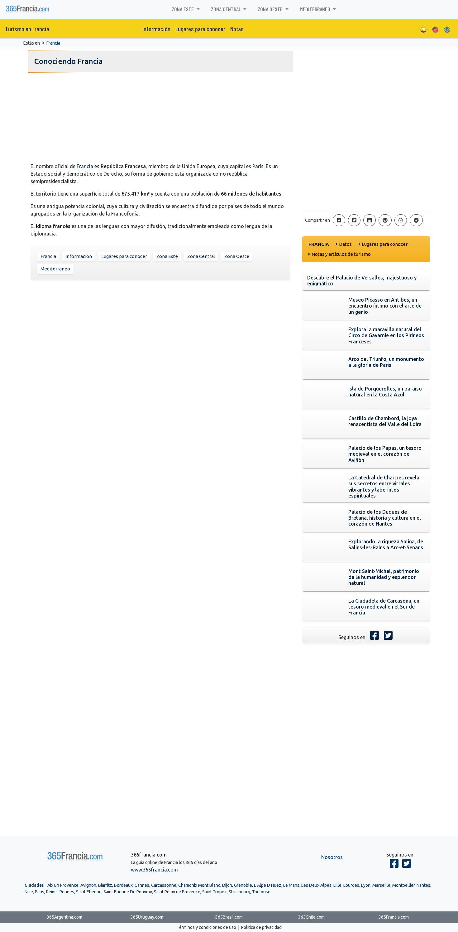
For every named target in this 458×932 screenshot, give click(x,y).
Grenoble (243, 885)
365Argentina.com (64, 917)
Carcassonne (163, 885)
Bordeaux (123, 885)
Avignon (88, 885)
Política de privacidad (261, 927)
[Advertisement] (160, 119)
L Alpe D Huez (267, 885)
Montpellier (403, 885)
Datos (345, 244)
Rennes (67, 891)
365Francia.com (394, 917)
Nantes (423, 885)
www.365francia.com (154, 869)
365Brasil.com (229, 917)
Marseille (381, 885)
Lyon (365, 885)
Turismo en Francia (27, 28)
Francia (53, 43)
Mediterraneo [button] (316, 9)
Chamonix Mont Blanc (199, 885)
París (258, 166)
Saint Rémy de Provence (177, 891)
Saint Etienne (89, 891)
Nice (29, 891)
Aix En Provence (63, 885)
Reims (52, 891)
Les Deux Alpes (316, 885)
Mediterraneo (55, 268)
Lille (337, 885)
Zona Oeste (236, 256)
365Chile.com (311, 917)
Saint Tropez (214, 891)
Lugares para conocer (200, 28)
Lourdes (351, 885)
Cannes (142, 885)
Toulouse (261, 891)
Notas (237, 28)
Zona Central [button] (226, 9)
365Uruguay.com (147, 917)
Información (156, 28)
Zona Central (201, 256)
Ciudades (34, 885)
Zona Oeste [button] (271, 9)
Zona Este (167, 256)
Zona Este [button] (183, 9)
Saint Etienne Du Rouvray (127, 891)
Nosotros (332, 857)
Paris (39, 891)
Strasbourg (239, 891)
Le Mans (291, 885)
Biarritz (105, 885)
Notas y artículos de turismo (341, 254)
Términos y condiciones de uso (206, 927)
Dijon (227, 885)
